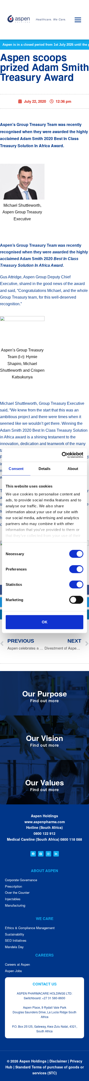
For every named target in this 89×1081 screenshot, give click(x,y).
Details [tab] (45, 469)
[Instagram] (48, 854)
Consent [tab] (16, 469)
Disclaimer (58, 1061)
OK (44, 622)
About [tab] (72, 469)
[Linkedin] (56, 854)
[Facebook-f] (33, 854)
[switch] (76, 569)
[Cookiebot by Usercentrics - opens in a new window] (62, 455)
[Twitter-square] (41, 854)
